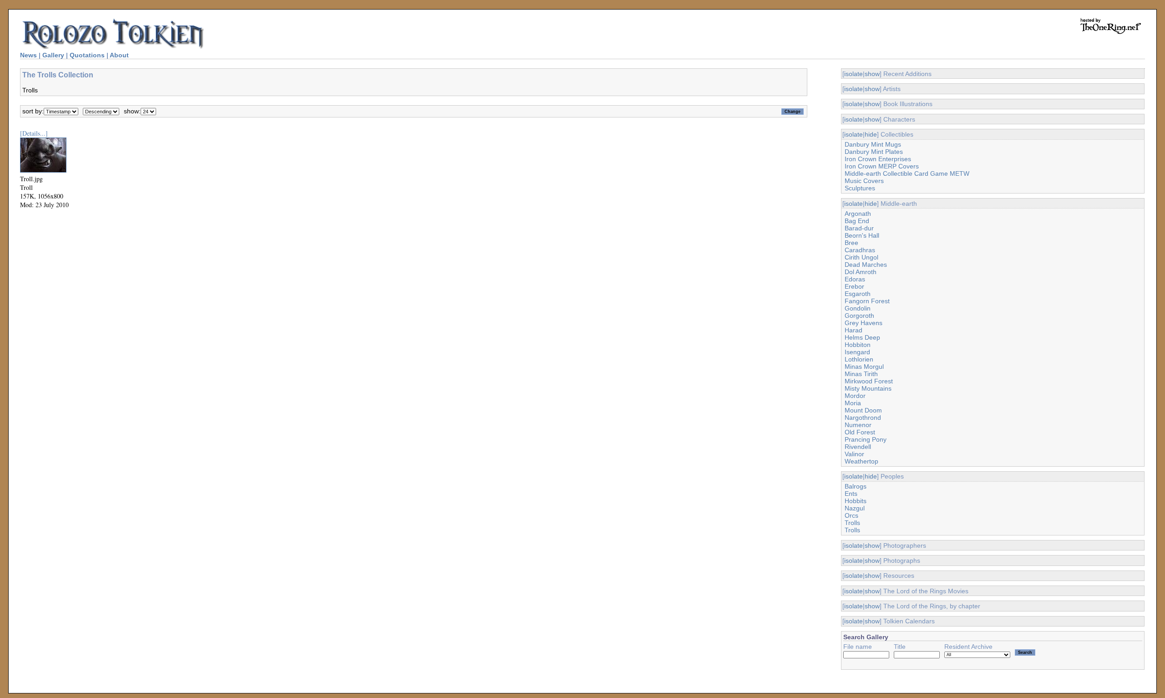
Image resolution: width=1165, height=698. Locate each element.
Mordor (855, 395)
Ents (851, 493)
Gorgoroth (859, 315)
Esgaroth (858, 293)
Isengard (857, 352)
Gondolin (858, 308)
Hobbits (855, 500)
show (872, 73)
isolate (853, 73)
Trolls (852, 522)
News (28, 55)
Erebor (854, 286)
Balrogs (855, 486)
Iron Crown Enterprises (878, 159)
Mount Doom (863, 410)
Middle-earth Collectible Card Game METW (907, 173)
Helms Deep (862, 337)
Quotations (87, 55)
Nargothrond (863, 417)
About (119, 55)
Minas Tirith (861, 373)
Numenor (858, 424)
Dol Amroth (860, 271)
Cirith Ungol (861, 257)
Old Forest (860, 432)
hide (871, 134)
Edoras (855, 279)
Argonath (858, 213)
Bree (851, 242)
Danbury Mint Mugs (873, 144)
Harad (853, 330)
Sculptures (860, 188)
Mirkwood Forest (869, 381)
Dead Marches (866, 264)
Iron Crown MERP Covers (882, 166)
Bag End (857, 220)
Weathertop (861, 461)
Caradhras (860, 250)
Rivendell (858, 446)
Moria (853, 403)
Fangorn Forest (867, 301)
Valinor (854, 454)
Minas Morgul (864, 366)
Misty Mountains (868, 388)
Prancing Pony (865, 439)
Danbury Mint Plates (874, 151)
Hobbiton (858, 344)
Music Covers (864, 180)
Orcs (851, 515)
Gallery (53, 55)
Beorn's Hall (862, 235)
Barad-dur (859, 228)
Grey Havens (863, 322)
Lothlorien (859, 359)
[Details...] (34, 133)
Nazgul (855, 508)
